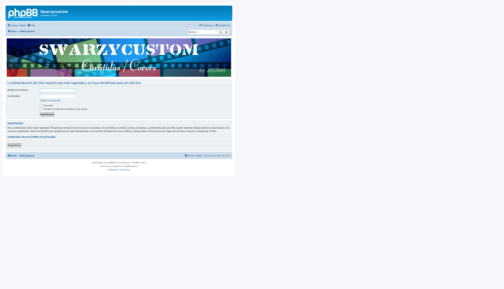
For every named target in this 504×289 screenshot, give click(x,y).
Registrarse (14, 145)
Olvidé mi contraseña (50, 100)
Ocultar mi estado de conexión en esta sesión (65, 109)
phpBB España (131, 166)
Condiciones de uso (18, 137)
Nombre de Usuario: (17, 90)
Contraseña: (13, 96)
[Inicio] (23, 12)
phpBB (110, 163)
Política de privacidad (43, 137)
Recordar (48, 105)
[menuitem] (31, 25)
